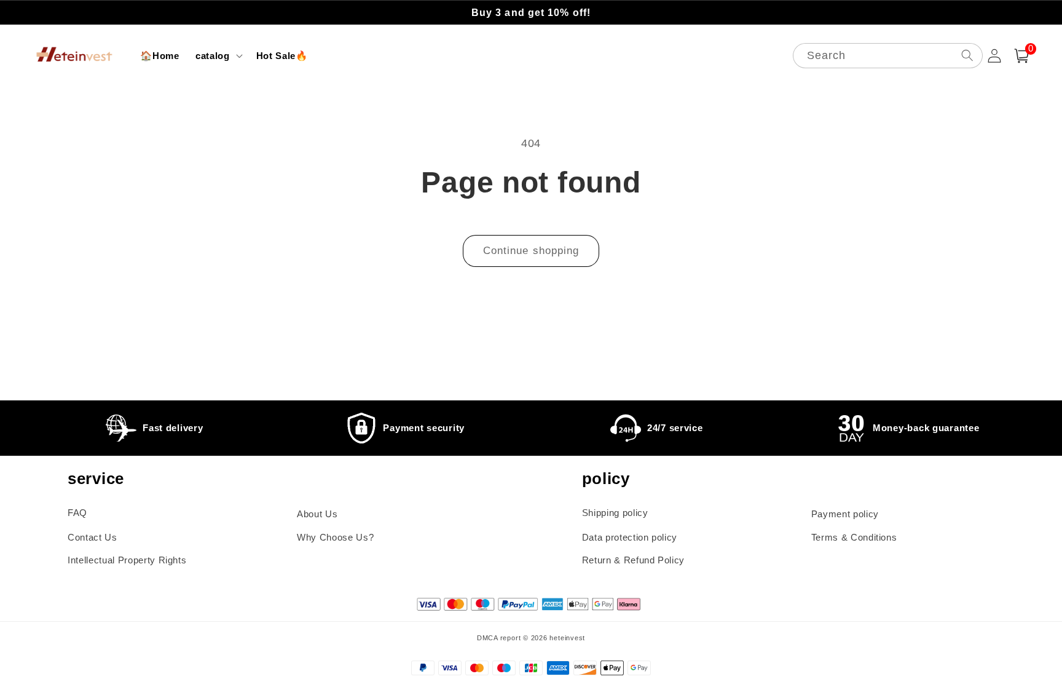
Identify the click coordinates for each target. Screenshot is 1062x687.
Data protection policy (630, 537)
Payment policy (845, 514)
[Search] (966, 55)
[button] (217, 56)
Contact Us (92, 537)
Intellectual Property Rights (127, 560)
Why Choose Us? (335, 537)
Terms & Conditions (854, 537)
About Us (317, 514)
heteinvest (567, 637)
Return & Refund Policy (633, 560)
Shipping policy (615, 512)
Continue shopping (531, 250)
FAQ (77, 512)
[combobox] (887, 56)
